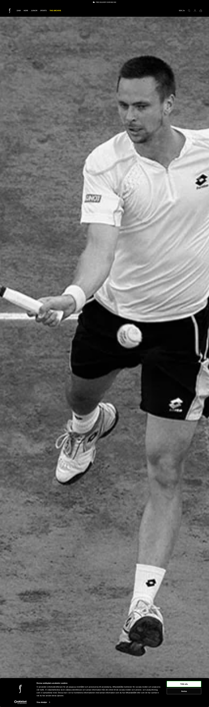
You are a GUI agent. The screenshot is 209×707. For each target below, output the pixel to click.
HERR (26, 11)
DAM (19, 11)
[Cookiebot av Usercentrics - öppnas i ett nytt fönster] (20, 702)
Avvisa (184, 691)
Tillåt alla (184, 684)
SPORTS (43, 11)
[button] (182, 11)
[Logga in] (195, 10)
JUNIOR (34, 11)
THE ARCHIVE (55, 11)
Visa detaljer (42, 702)
